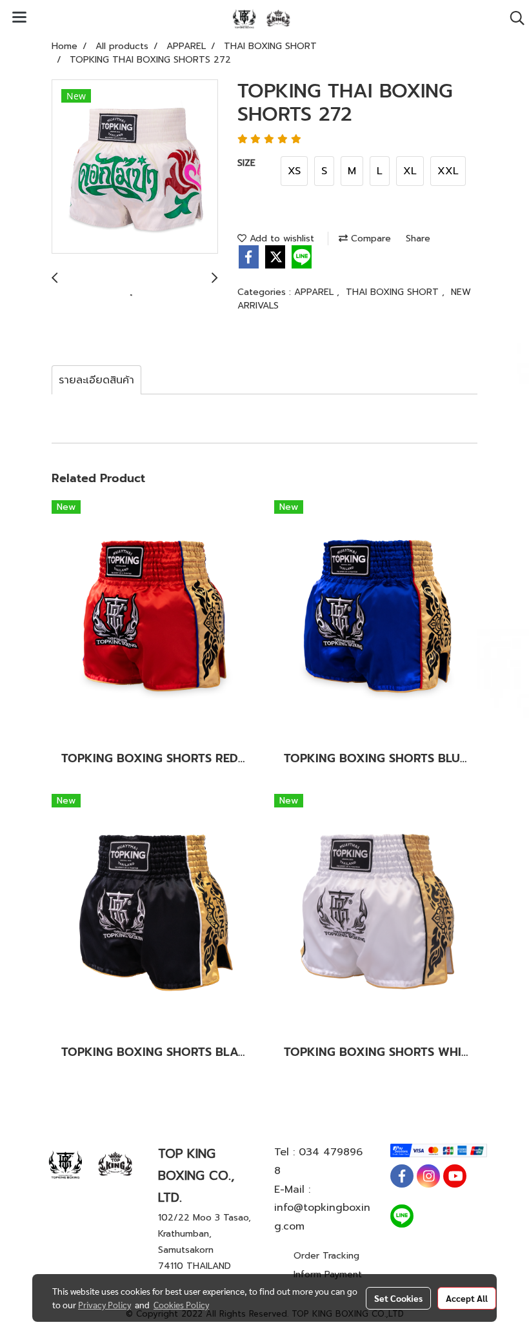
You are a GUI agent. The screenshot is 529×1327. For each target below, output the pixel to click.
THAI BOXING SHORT (394, 292)
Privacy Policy (104, 1304)
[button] (513, 18)
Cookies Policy (181, 1304)
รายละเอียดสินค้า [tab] (96, 380)
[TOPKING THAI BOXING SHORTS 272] (134, 167)
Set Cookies (398, 1298)
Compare (369, 238)
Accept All (467, 1298)
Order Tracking (326, 1255)
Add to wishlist (280, 238)
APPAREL (315, 292)
